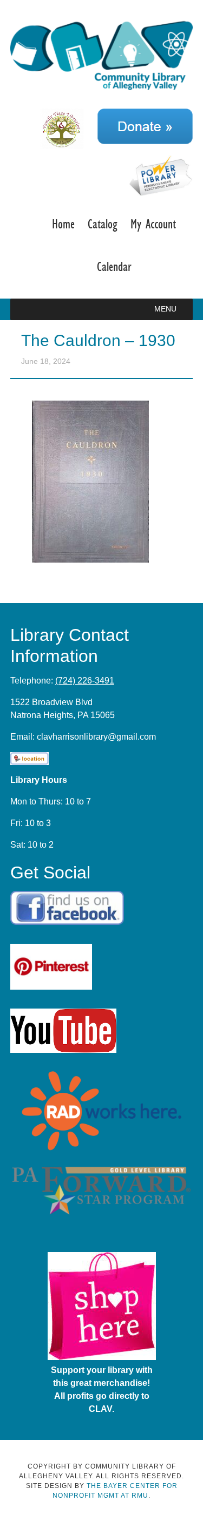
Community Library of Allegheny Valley (101, 58)
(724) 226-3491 (84, 680)
